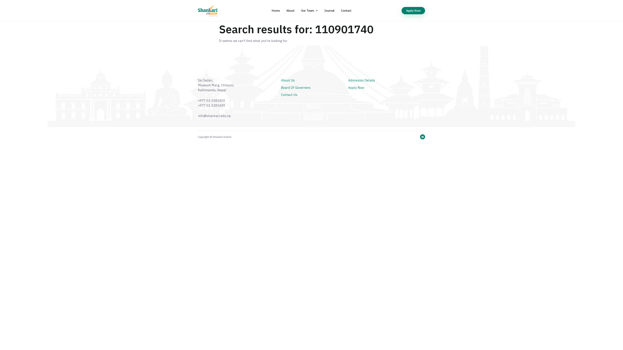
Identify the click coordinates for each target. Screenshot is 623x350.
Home (276, 10)
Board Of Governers (296, 87)
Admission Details (361, 80)
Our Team (307, 10)
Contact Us (289, 95)
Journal (329, 10)
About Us (288, 80)
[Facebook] (422, 136)
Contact (346, 10)
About (290, 10)
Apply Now (356, 87)
